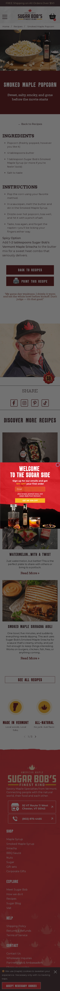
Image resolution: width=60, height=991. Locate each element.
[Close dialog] (57, 464)
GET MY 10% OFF (30, 500)
